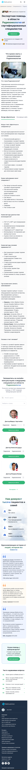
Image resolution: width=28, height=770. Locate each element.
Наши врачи (5, 732)
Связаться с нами (6, 759)
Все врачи (12, 489)
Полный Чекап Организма (8, 743)
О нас (3, 716)
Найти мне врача (6, 741)
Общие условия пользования (9, 749)
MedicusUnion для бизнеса (8, 726)
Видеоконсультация (7, 737)
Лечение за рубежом (7, 735)
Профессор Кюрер (8, 559)
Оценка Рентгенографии (8, 739)
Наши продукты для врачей (9, 720)
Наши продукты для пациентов (9, 718)
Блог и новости (5, 761)
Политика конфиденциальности (10, 751)
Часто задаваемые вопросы (9, 724)
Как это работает (6, 722)
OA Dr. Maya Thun (8, 590)
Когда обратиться (8, 117)
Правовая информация (7, 753)
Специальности (6, 733)
